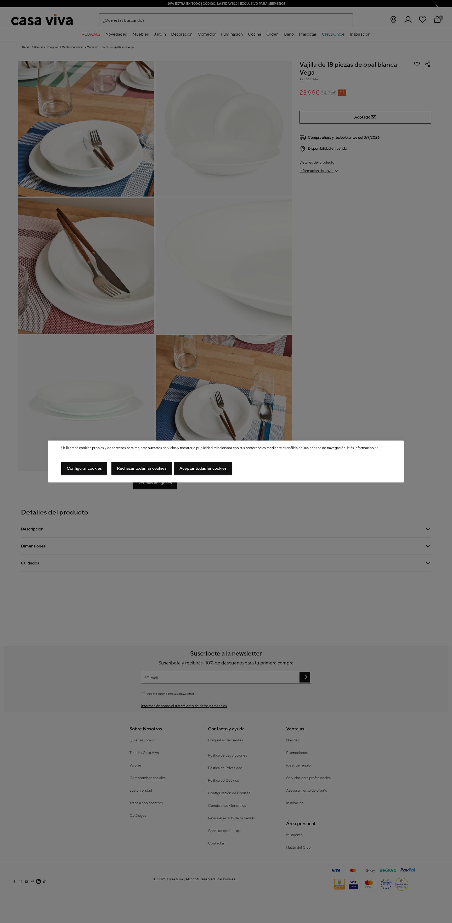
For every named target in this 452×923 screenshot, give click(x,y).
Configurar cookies (84, 468)
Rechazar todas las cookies (141, 468)
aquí (378, 447)
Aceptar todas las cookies (203, 468)
